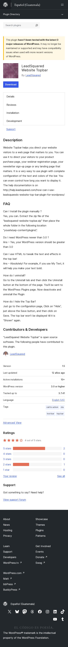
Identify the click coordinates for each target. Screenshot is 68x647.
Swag (40, 562)
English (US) (58, 400)
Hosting (7, 530)
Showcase (42, 519)
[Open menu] (63, 4)
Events (40, 551)
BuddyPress (11, 589)
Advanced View (12, 422)
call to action (52, 407)
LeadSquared (33, 75)
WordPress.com (14, 573)
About (6, 519)
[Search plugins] (37, 25)
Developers (9, 557)
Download (10, 84)
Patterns (41, 535)
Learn (6, 546)
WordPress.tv (12, 562)
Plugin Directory (11, 14)
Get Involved (43, 546)
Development (14, 121)
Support (10, 129)
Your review (10, 476)
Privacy (7, 535)
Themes (40, 524)
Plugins (40, 530)
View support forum (14, 499)
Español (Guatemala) (23, 604)
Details (10, 96)
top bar (60, 413)
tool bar (50, 413)
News (6, 524)
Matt (7, 578)
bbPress (9, 584)
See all (61, 476)
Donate (41, 557)
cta (62, 407)
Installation (12, 112)
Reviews (11, 104)
